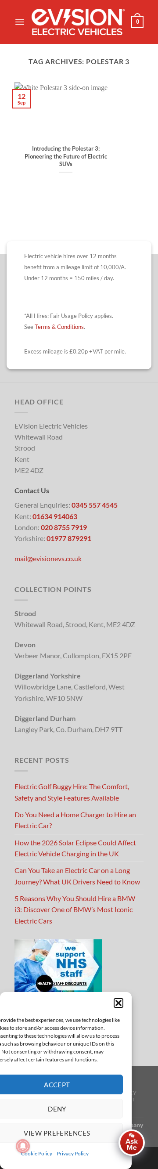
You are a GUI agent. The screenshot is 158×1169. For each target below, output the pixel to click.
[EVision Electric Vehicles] (78, 22)
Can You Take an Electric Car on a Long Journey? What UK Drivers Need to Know (77, 875)
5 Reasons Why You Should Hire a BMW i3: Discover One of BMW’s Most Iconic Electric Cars (74, 909)
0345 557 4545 (95, 505)
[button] (118, 1003)
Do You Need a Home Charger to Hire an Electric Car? (75, 820)
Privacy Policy (73, 1153)
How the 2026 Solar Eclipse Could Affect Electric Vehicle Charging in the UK (75, 848)
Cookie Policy (36, 1153)
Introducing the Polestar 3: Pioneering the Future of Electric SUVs (66, 156)
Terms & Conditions (59, 326)
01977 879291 (69, 538)
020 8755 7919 (64, 527)
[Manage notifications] (23, 1146)
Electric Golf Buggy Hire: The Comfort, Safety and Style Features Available (71, 791)
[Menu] (19, 22)
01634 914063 (54, 516)
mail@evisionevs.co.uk (48, 558)
